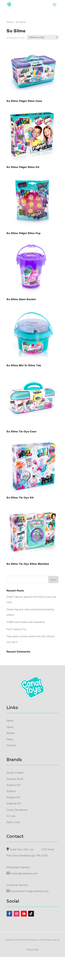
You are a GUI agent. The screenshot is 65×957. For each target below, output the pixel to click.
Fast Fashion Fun (16, 629)
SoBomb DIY (13, 803)
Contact (11, 745)
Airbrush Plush (14, 778)
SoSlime (11, 791)
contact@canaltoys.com (24, 873)
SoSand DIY (13, 797)
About (10, 726)
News (9, 739)
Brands (10, 733)
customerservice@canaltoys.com (29, 891)
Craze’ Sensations (16, 809)
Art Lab (10, 815)
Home (9, 22)
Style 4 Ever (13, 822)
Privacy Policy (33, 949)
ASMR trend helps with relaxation (25, 621)
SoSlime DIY (13, 785)
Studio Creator (15, 772)
